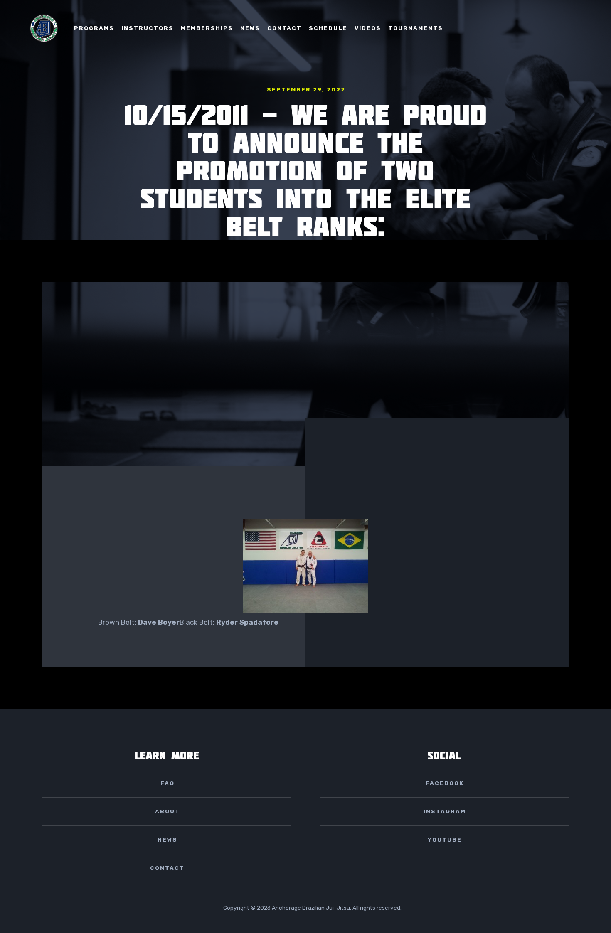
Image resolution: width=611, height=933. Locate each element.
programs (94, 28)
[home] (44, 28)
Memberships (207, 28)
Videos (368, 28)
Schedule (328, 28)
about (167, 811)
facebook (445, 783)
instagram (445, 811)
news (250, 28)
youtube (445, 839)
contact (284, 28)
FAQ (167, 783)
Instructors (147, 28)
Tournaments (415, 28)
